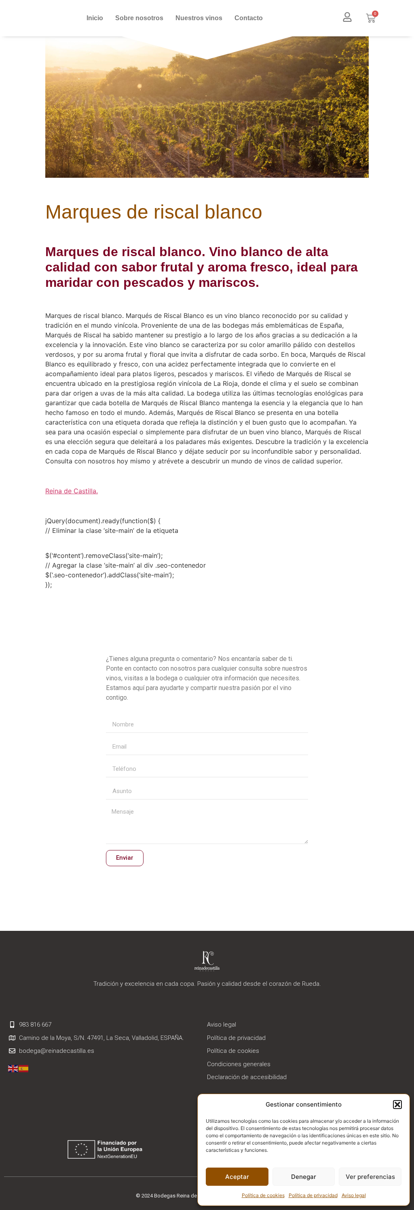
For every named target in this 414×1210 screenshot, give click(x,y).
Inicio (95, 18)
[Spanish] (24, 1068)
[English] (13, 1068)
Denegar (303, 1177)
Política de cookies (263, 1195)
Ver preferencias (370, 1177)
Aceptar (237, 1177)
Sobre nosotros (139, 18)
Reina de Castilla (70, 491)
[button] (397, 1105)
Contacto (248, 18)
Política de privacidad (313, 1195)
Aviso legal (354, 1195)
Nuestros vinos (198, 18)
